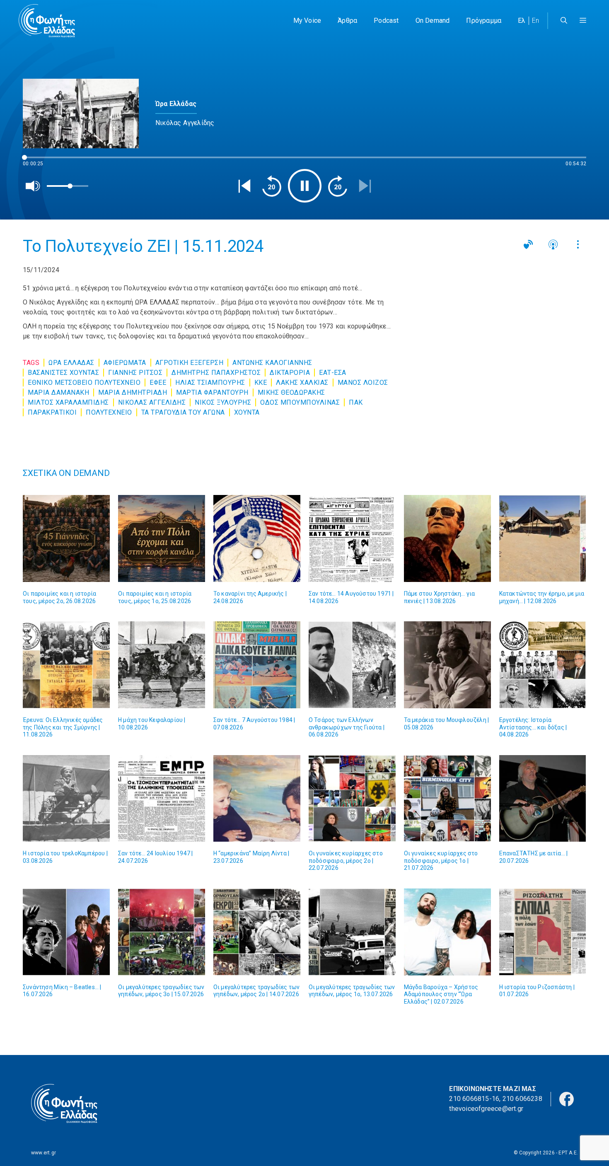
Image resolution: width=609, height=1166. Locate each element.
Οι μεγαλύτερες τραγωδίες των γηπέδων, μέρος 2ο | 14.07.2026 (256, 991)
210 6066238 (522, 1099)
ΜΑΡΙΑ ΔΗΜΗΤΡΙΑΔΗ (132, 392)
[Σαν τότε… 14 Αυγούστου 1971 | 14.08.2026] (352, 538)
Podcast (386, 20)
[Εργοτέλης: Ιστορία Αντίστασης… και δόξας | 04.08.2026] (542, 664)
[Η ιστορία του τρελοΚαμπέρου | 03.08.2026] (66, 798)
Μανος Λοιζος (363, 382)
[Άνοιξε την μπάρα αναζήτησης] (563, 20)
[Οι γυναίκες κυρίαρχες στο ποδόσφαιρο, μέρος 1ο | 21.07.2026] (447, 798)
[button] (582, 20)
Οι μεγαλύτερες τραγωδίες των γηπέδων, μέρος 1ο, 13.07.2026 (352, 991)
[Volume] (33, 186)
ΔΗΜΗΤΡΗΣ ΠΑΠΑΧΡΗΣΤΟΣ (216, 373)
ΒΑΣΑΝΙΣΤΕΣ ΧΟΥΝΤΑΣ (63, 373)
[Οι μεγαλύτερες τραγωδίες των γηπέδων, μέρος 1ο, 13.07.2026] (352, 931)
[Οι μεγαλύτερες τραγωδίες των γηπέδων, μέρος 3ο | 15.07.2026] (161, 931)
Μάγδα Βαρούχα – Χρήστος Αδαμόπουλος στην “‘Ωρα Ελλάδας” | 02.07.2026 (441, 994)
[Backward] (271, 186)
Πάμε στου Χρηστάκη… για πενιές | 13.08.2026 (439, 597)
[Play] (305, 186)
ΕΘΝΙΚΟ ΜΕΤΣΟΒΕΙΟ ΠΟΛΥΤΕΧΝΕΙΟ (84, 382)
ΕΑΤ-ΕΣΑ (332, 373)
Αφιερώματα (125, 363)
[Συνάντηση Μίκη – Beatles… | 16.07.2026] (66, 931)
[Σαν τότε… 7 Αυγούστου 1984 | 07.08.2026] (256, 664)
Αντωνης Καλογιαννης (272, 363)
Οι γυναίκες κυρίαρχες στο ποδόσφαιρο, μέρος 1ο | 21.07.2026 (441, 860)
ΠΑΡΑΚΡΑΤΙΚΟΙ (52, 412)
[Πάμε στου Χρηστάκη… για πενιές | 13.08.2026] (447, 538)
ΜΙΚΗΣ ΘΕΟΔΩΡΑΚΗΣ (291, 392)
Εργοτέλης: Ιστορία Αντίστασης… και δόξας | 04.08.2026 (533, 727)
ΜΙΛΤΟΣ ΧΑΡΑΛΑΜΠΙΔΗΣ (68, 402)
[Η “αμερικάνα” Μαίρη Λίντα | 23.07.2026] (256, 798)
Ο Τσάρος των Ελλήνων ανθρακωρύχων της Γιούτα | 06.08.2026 (346, 727)
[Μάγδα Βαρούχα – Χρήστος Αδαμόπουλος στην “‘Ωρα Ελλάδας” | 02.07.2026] (447, 931)
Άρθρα (347, 20)
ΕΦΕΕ (158, 382)
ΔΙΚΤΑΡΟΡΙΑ (290, 373)
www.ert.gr (43, 1153)
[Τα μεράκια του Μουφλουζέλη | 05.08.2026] (447, 664)
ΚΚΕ (260, 382)
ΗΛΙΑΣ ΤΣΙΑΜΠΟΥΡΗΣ (210, 382)
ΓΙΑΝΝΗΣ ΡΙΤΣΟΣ (135, 373)
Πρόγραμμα (483, 20)
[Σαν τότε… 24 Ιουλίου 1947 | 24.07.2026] (161, 798)
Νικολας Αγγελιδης (152, 402)
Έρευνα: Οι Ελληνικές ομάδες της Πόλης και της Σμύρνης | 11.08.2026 (63, 727)
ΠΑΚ (356, 402)
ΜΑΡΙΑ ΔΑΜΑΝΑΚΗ (58, 392)
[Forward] (337, 186)
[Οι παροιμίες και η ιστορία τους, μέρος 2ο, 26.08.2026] (66, 538)
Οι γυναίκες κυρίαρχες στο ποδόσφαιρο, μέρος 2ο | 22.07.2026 (346, 860)
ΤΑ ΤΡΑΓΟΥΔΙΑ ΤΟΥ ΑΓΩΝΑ (183, 412)
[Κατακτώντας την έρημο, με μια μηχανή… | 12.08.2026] (542, 538)
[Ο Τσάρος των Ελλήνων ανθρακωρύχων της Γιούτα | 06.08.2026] (352, 664)
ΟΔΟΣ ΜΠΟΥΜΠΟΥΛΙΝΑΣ (300, 402)
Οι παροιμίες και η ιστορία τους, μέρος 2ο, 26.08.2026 (59, 597)
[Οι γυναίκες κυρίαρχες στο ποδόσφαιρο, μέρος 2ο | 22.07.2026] (352, 798)
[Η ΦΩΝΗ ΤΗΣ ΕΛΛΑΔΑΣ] (47, 20)
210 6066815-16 (474, 1099)
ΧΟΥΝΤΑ (247, 412)
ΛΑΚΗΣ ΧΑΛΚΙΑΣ (302, 382)
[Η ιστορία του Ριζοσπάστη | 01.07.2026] (542, 931)
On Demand (433, 20)
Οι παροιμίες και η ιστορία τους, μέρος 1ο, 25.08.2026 (154, 597)
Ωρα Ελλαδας (71, 363)
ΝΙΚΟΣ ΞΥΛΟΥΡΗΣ (223, 402)
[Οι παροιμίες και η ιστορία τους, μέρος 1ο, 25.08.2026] (161, 538)
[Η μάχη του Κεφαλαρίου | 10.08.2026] (161, 664)
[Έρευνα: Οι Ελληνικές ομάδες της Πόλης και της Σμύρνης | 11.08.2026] (66, 664)
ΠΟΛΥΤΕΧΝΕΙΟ (109, 412)
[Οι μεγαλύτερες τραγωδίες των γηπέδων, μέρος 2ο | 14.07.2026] (256, 931)
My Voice (307, 20)
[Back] (244, 186)
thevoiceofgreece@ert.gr (486, 1109)
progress (36, 161)
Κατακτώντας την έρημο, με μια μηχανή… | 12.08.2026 (542, 597)
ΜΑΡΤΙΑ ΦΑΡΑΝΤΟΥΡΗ (212, 392)
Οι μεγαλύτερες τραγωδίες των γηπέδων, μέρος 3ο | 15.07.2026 (161, 991)
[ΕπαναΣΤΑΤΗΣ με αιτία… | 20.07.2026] (542, 798)
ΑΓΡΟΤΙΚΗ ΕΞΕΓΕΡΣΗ (189, 363)
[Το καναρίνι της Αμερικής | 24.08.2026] (256, 538)
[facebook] (566, 1099)
